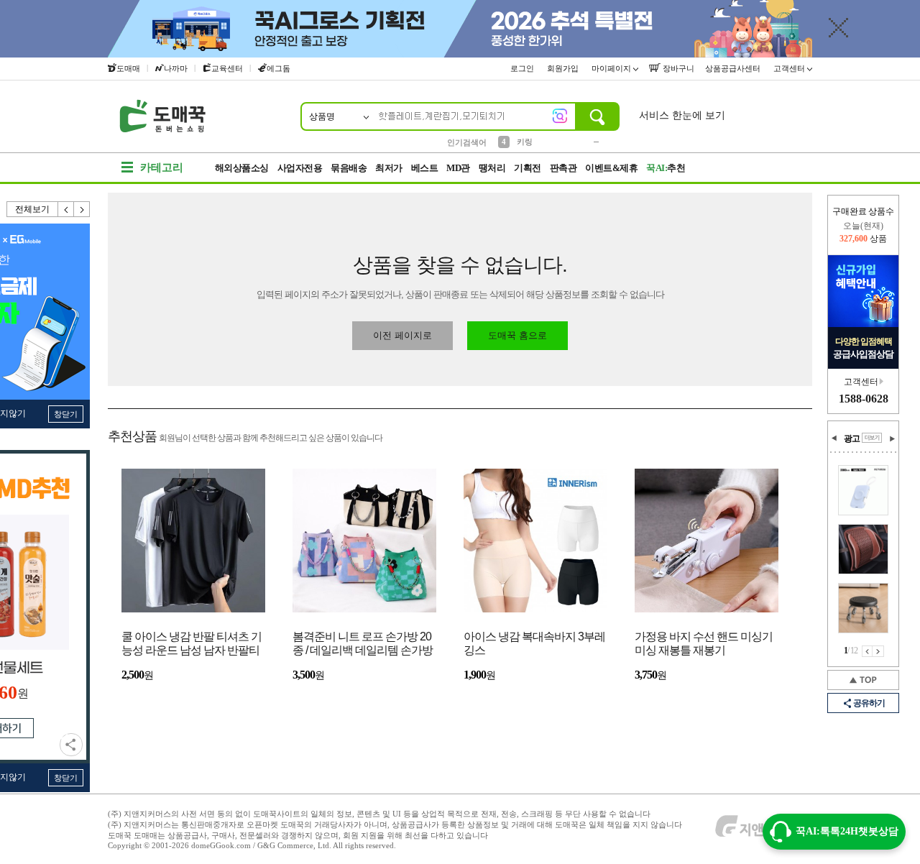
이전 (66, 209)
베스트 (424, 167)
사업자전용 (300, 167)
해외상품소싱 (242, 167)
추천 (665, 167)
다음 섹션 (892, 438)
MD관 (458, 167)
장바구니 (677, 68)
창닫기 (66, 414)
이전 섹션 (834, 438)
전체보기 (32, 209)
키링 (525, 141)
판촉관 (563, 167)
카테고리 (161, 167)
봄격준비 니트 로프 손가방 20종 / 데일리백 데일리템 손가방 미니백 (363, 644)
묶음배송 (349, 167)
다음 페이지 (878, 651)
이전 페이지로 (402, 335)
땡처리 (492, 167)
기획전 (527, 167)
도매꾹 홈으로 (517, 335)
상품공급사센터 (734, 68)
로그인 (523, 68)
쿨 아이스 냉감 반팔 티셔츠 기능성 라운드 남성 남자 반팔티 (191, 643)
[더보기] (872, 438)
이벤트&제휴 (611, 167)
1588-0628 (863, 398)
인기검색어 (467, 142)
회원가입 (564, 68)
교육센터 (227, 68)
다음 (82, 209)
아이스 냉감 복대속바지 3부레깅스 (534, 643)
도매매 (128, 68)
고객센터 (790, 68)
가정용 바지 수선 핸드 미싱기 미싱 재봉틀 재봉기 (704, 643)
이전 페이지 (867, 651)
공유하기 (71, 744)
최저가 (388, 167)
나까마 (176, 68)
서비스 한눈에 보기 (682, 115)
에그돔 (278, 68)
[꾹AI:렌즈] (560, 115)
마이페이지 (612, 68)
